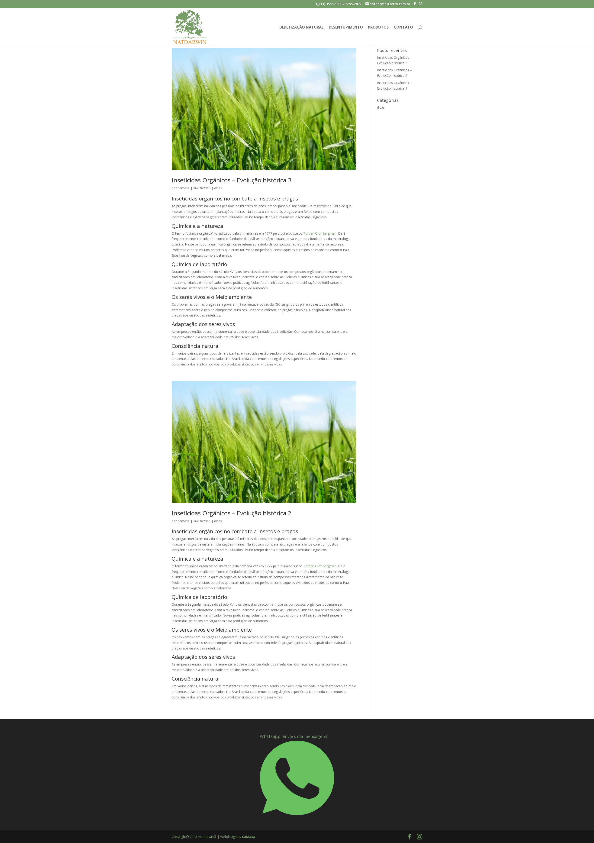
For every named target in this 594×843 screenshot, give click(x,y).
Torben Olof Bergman (319, 233)
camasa (184, 188)
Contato (403, 28)
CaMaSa (248, 836)
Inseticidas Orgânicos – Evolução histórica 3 (231, 180)
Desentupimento (346, 28)
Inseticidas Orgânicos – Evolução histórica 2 (231, 513)
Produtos (378, 28)
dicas (218, 188)
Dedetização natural (301, 28)
